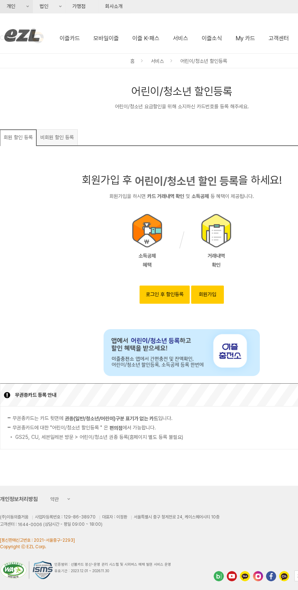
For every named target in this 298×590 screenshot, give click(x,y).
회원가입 (207, 294)
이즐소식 (212, 38)
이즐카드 (70, 38)
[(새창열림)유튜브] (232, 576)
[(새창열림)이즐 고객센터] (284, 576)
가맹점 (78, 6)
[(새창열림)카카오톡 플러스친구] (245, 576)
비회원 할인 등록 (57, 137)
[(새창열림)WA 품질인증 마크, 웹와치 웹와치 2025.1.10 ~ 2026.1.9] (14, 570)
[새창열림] (182, 352)
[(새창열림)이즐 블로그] (219, 576)
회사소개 (113, 6)
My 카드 (245, 38)
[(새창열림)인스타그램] (258, 576)
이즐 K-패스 (146, 38)
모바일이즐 (106, 38)
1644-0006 (30, 524)
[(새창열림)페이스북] (271, 576)
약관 (52, 500)
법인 (41, 8)
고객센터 (279, 38)
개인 (8, 8)
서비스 (180, 38)
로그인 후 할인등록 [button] (165, 294)
